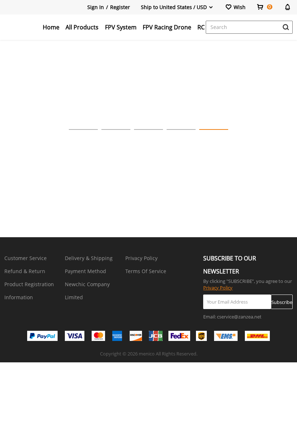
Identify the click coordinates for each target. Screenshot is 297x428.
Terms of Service (145, 271)
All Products (82, 27)
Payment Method (85, 271)
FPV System (121, 27)
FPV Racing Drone (167, 27)
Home (51, 27)
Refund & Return (24, 271)
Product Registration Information (29, 291)
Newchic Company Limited (87, 291)
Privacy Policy (141, 258)
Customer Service (25, 258)
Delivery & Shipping (89, 258)
